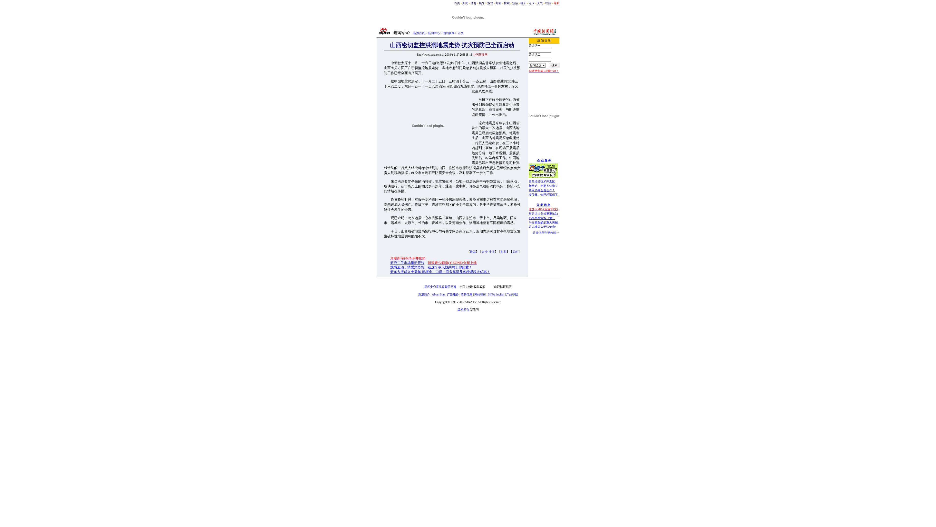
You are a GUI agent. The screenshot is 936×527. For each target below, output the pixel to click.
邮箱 (498, 3)
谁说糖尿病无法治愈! (542, 227)
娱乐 (482, 3)
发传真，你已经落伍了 (543, 194)
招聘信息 (466, 294)
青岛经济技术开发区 (542, 181)
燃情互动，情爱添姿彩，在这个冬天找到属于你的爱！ (431, 267)
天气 (540, 3)
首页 (457, 3)
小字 (492, 251)
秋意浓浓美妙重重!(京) (543, 213)
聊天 (523, 3)
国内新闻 (449, 33)
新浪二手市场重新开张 (407, 263)
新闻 (465, 3)
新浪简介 (424, 294)
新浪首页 (419, 33)
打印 (504, 251)
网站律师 (480, 294)
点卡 (532, 3)
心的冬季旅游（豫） (542, 218)
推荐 (473, 251)
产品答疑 (512, 294)
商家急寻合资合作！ (542, 190)
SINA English (496, 294)
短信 (515, 3)
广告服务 (453, 294)
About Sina (438, 294)
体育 (474, 3)
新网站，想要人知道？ (543, 186)
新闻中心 (434, 33)
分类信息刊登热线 (544, 232)
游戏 (490, 3)
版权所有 (463, 309)
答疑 (548, 3)
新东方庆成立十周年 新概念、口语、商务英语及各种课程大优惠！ (440, 272)
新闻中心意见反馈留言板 (440, 286)
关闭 (515, 251)
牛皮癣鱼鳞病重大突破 (543, 222)
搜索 (507, 3)
